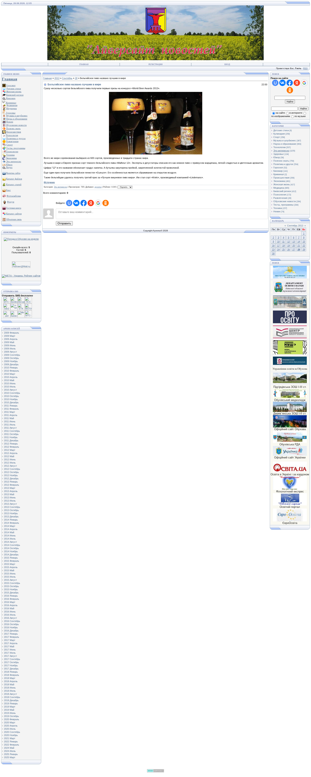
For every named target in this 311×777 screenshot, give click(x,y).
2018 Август (10, 694)
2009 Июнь (10, 345)
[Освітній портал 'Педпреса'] (290, 322)
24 (278, 249)
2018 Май (9, 684)
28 (76, 78)
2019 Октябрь (11, 716)
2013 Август (10, 504)
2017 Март (9, 640)
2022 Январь (11, 741)
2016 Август (10, 618)
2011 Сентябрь (12, 431)
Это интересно (60, 187)
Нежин (276, 211)
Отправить (64, 223)
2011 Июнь (9, 421)
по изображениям (280, 116)
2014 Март (9, 526)
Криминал (10, 102)
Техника (277, 208)
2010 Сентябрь (12, 393)
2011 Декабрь (11, 440)
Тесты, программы (283, 204)
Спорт (276, 137)
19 (288, 245)
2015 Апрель (11, 567)
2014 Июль (10, 538)
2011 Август (10, 428)
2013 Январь (11, 481)
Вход (227, 64)
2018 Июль (10, 691)
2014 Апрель (11, 529)
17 (278, 245)
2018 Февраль (11, 675)
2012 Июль (10, 462)
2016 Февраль (11, 599)
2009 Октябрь (11, 358)
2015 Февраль (11, 561)
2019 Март (9, 706)
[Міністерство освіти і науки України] (290, 272)
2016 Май (9, 608)
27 (293, 249)
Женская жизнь (281, 184)
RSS (305, 68)
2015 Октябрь (11, 586)
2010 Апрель (11, 377)
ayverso (98, 187)
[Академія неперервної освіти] (290, 307)
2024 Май (9, 748)
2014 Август (10, 542)
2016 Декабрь (11, 630)
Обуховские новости (284, 201)
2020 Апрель (11, 725)
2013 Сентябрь (12, 507)
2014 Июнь (10, 535)
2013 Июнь (10, 497)
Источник (49, 182)
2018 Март (9, 678)
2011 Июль (9, 424)
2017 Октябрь (11, 662)
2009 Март (9, 336)
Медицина (278, 188)
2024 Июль (10, 751)
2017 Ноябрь (11, 665)
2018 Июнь (10, 687)
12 (288, 241)
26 (288, 249)
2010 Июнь (10, 383)
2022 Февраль (11, 744)
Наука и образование (284, 144)
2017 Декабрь (11, 668)
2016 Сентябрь (12, 621)
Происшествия (281, 177)
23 (273, 249)
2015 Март (9, 564)
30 (273, 253)
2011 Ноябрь (11, 437)
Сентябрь (67, 78)
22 (304, 245)
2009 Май (9, 342)
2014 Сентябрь (12, 545)
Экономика (279, 181)
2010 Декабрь (11, 402)
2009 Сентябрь (12, 355)
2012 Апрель (11, 453)
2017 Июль (10, 653)
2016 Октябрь (11, 624)
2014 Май (9, 532)
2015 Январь (11, 557)
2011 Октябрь (11, 434)
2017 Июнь (10, 649)
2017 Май (9, 646)
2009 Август (10, 351)
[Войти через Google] (98, 203)
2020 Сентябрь (12, 732)
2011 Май (9, 418)
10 (278, 241)
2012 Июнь (10, 459)
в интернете (295, 113)
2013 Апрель (11, 491)
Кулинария (279, 133)
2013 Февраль (11, 485)
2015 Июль (10, 576)
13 (293, 241)
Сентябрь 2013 (295, 225)
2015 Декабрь (11, 592)
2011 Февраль (11, 409)
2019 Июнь (10, 713)
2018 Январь (11, 672)
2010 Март (9, 374)
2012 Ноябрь (11, 475)
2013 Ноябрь (11, 513)
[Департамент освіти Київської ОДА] (290, 292)
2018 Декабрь (11, 700)
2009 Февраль (11, 332)
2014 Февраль (11, 523)
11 (283, 241)
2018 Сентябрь (12, 697)
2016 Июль (10, 614)
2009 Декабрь (11, 364)
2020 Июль (10, 729)
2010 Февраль (11, 370)
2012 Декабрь (11, 478)
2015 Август (10, 580)
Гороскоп (278, 167)
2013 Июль (10, 500)
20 (293, 245)
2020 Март (9, 722)
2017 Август (10, 656)
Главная (83, 64)
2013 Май (9, 494)
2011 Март (9, 412)
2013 (56, 78)
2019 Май (9, 710)
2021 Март (9, 738)
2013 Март (9, 488)
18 (283, 245)
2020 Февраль (11, 719)
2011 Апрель (10, 415)
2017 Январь (11, 634)
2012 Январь (11, 443)
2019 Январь (11, 703)
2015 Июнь (10, 573)
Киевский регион (282, 191)
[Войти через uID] (69, 203)
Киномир (278, 171)
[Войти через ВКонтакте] (76, 203)
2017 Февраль (11, 637)
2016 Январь (11, 595)
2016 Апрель (11, 605)
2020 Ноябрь (11, 735)
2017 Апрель (11, 643)
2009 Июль (10, 348)
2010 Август (10, 389)
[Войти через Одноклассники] (105, 203)
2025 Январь (11, 754)
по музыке (300, 116)
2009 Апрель (11, 339)
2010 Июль (10, 386)
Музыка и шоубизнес (284, 140)
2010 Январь (11, 367)
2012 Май (9, 456)
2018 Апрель (11, 681)
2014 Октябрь (11, 548)
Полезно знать (281, 160)
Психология (279, 194)
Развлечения (280, 198)
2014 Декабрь (11, 554)
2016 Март (9, 602)
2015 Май (9, 570)
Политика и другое (283, 164)
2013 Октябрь (11, 510)
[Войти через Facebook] (83, 203)
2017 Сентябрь (12, 659)
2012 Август (10, 466)
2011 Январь (11, 405)
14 (298, 241)
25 (283, 249)
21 (298, 245)
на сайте (280, 113)
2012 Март (9, 450)
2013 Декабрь (11, 516)
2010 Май (9, 380)
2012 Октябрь (11, 472)
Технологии (279, 147)
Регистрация (155, 64)
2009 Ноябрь (11, 361)
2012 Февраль (11, 447)
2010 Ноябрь (11, 399)
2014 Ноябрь (11, 551)
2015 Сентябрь (12, 583)
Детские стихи (13, 88)
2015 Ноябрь (11, 589)
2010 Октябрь (11, 396)
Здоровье (10, 113)
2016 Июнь (10, 611)
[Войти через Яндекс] (91, 203)
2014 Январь (11, 519)
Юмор (276, 157)
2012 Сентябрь (12, 469)
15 (304, 241)
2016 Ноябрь (11, 627)
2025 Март (9, 757)
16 (273, 245)
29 (304, 249)
